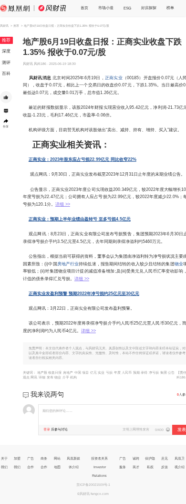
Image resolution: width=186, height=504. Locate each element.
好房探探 (148, 7)
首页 (84, 7)
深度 (6, 51)
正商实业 (114, 77)
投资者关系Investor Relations (99, 467)
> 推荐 (14, 25)
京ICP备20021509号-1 (93, 485)
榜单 (170, 7)
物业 (179, 264)
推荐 (6, 40)
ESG (127, 8)
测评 (6, 62)
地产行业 (70, 264)
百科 (6, 73)
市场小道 (106, 7)
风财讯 (4, 25)
